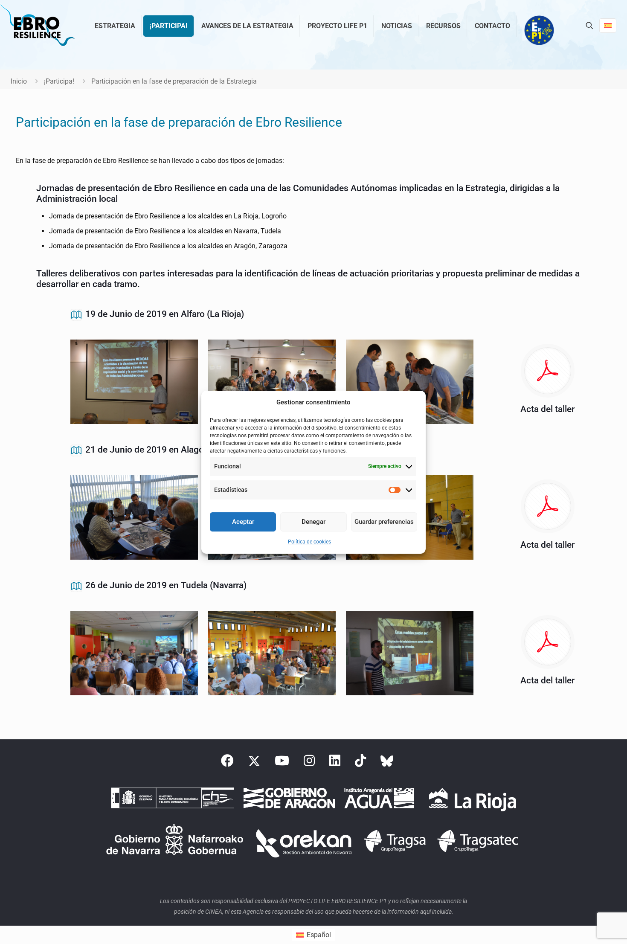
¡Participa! (59, 81)
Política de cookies (309, 542)
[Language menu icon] (607, 25)
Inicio (19, 81)
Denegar (313, 522)
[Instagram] (309, 763)
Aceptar (243, 522)
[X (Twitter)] (254, 763)
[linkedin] (334, 763)
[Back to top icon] (586, 926)
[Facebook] (227, 763)
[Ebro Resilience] (37, 25)
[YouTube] (282, 763)
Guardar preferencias (384, 522)
